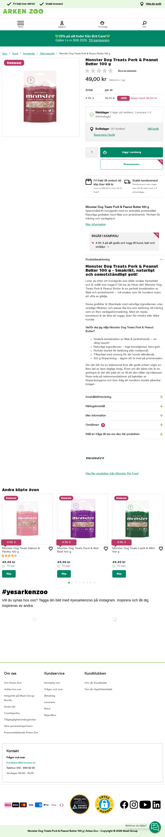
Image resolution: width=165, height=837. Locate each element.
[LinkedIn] (156, 804)
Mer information (96, 224)
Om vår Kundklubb (96, 683)
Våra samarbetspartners (18, 726)
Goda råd (9, 706)
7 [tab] (91, 583)
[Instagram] (133, 804)
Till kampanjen (99, 40)
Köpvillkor (50, 715)
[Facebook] (124, 804)
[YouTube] (145, 804)
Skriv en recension (127, 71)
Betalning (49, 696)
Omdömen (95, 424)
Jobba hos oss (12, 689)
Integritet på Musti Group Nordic (19, 698)
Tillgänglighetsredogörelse (20, 719)
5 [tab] (83, 583)
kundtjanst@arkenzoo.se (20, 762)
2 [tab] (73, 583)
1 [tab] (69, 583)
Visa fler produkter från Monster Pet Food (112, 473)
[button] (20, 633)
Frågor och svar (53, 689)
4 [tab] (80, 583)
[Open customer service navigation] (155, 827)
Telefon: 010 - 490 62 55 (20, 768)
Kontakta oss (52, 683)
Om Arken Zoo (13, 683)
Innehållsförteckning (98, 397)
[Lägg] (51, 549)
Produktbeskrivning (98, 259)
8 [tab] (94, 583)
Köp (8, 574)
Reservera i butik (104, 135)
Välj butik (153, 129)
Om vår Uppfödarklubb (98, 689)
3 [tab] (76, 583)
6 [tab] (87, 583)
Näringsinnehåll (95, 406)
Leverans (49, 702)
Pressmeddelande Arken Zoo (21, 732)
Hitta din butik (153, 4)
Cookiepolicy (12, 713)
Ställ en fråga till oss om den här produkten (113, 434)
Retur (47, 709)
